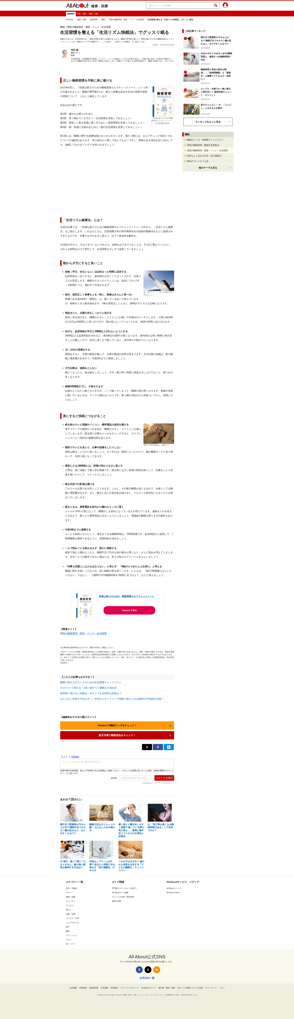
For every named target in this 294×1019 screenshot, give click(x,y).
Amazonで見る (129, 610)
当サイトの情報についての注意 (190, 988)
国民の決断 (116, 901)
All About (69, 19)
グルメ (69, 940)
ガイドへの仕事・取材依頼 (123, 897)
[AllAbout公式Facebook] (139, 969)
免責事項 (64, 663)
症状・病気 (81, 14)
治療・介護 (93, 14)
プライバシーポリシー (129, 988)
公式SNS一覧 (147, 978)
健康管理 (71, 14)
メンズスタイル (72, 922)
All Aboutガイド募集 (120, 893)
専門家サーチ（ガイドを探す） (125, 888)
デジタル (69, 905)
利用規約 (114, 988)
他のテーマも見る (208, 167)
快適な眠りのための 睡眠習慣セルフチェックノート (126, 596)
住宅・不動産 (71, 888)
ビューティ (70, 901)
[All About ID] (225, 5)
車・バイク (70, 944)
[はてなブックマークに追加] (169, 747)
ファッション (71, 935)
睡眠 (103, 19)
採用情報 (83, 988)
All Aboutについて (148, 988)
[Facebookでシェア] (158, 747)
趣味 (68, 931)
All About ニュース (174, 888)
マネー (69, 893)
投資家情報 (93, 988)
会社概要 (73, 988)
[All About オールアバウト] (77, 6)
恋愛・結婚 (70, 914)
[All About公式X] (148, 969)
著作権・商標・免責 (166, 988)
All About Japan (172, 893)
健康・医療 (99, 6)
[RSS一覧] (156, 969)
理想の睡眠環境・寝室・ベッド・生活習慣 (126, 19)
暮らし (69, 910)
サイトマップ (211, 988)
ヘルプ (221, 988)
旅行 (68, 927)
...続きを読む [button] (169, 61)
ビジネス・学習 (72, 918)
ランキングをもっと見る (208, 121)
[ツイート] (147, 747)
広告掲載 (104, 988)
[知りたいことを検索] (215, 5)
